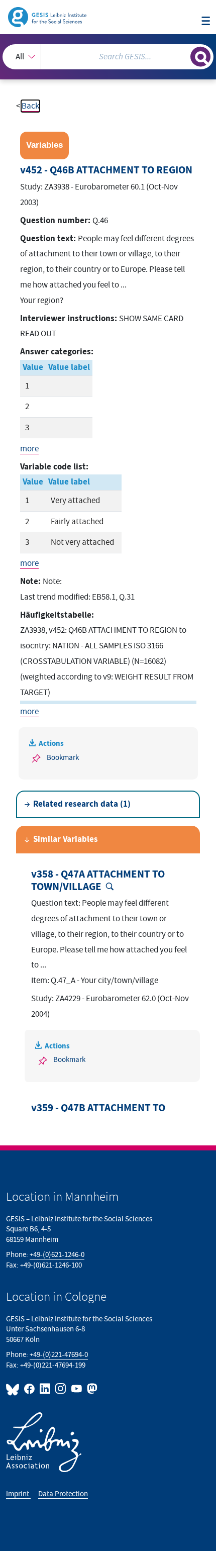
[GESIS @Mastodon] (91, 1388)
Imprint (18, 1494)
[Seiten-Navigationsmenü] (205, 22)
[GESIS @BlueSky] (14, 1388)
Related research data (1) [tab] (82, 804)
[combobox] (108, 56)
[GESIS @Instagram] (61, 1388)
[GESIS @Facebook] (30, 1388)
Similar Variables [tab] (65, 839)
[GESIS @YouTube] (76, 1388)
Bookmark (63, 757)
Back (30, 106)
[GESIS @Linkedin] (45, 1388)
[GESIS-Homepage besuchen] (48, 16)
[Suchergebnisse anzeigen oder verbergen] (200, 56)
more (29, 448)
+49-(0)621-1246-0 (57, 1254)
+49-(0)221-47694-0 (59, 1355)
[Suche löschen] (182, 55)
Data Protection (63, 1494)
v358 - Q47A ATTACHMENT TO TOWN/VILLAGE (98, 880)
